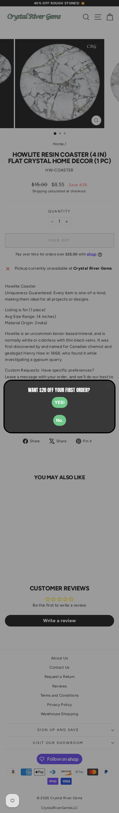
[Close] (109, 387)
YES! (60, 402)
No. (59, 420)
